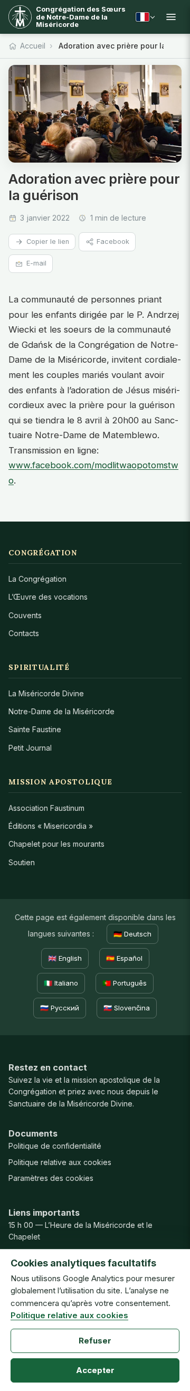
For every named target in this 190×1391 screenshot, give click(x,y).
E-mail (36, 263)
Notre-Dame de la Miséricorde (61, 711)
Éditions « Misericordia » (50, 825)
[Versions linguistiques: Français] (145, 16)
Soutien (21, 862)
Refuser (95, 1341)
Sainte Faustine (34, 729)
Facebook (113, 241)
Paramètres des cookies (50, 1178)
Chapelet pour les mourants (56, 843)
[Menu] (171, 16)
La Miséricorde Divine (46, 693)
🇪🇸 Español (124, 958)
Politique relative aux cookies (59, 1162)
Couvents (25, 615)
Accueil (32, 45)
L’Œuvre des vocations (48, 596)
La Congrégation (37, 578)
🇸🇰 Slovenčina (126, 1008)
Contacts (23, 633)
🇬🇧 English (65, 958)
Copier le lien (47, 241)
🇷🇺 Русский (59, 1008)
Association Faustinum (46, 807)
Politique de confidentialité (54, 1145)
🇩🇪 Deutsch (132, 934)
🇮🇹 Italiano (61, 983)
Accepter (95, 1370)
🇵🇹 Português (124, 983)
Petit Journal (30, 747)
